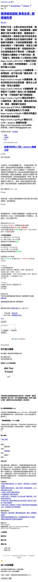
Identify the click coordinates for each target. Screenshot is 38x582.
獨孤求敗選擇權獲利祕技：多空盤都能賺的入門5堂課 (18, 517)
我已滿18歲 (4, 578)
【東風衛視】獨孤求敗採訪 (9, 494)
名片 (5, 139)
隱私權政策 (31, 555)
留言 (17, 308)
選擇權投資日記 (17, 315)
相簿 (5, 135)
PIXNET (8, 555)
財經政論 (15, 131)
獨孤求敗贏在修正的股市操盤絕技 (12, 519)
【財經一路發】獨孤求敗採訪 (10, 492)
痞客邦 (13, 308)
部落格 (6, 137)
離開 (10, 578)
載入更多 (3, 322)
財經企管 (14, 313)
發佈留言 (3, 332)
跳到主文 (3, 22)
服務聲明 (19, 557)
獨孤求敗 (3, 298)
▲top (2, 318)
